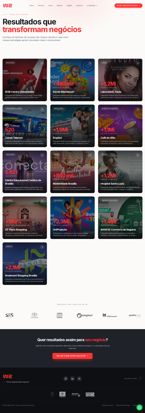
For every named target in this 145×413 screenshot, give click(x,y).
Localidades (91, 5)
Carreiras (79, 5)
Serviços (41, 5)
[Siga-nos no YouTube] (79, 378)
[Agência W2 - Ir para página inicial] (7, 5)
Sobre (31, 5)
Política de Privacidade (123, 405)
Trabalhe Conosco (107, 405)
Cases (50, 5)
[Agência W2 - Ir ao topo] (7, 376)
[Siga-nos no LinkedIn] (72, 378)
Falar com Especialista (127, 5)
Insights (69, 5)
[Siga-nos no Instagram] (65, 378)
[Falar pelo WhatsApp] (139, 407)
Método (60, 5)
